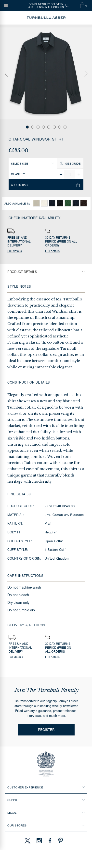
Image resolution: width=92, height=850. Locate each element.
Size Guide (72, 163)
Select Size (19, 163)
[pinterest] (59, 840)
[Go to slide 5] (48, 127)
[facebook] (50, 840)
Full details (14, 251)
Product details (22, 271)
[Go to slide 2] (32, 127)
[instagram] (39, 840)
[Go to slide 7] (59, 127)
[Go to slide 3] (38, 127)
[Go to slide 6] (54, 127)
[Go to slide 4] (43, 127)
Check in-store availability (34, 218)
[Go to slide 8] (65, 127)
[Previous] (6, 73)
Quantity (18, 174)
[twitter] (27, 840)
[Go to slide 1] (27, 127)
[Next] (86, 73)
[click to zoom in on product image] (46, 73)
